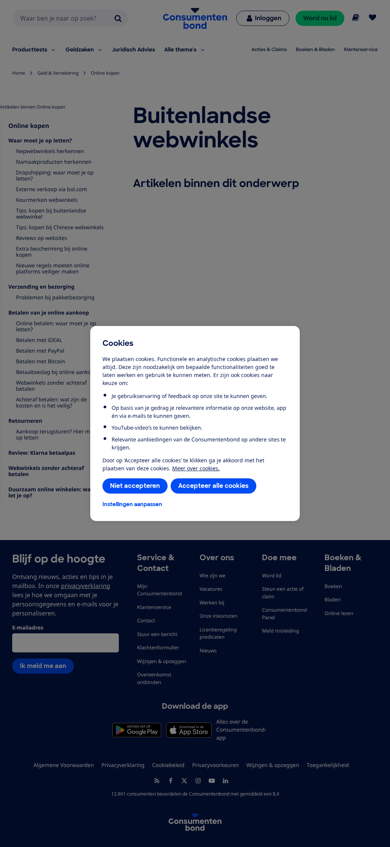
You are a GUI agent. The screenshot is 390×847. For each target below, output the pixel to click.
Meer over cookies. (196, 468)
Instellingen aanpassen (132, 504)
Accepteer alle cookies (213, 486)
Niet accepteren (135, 486)
